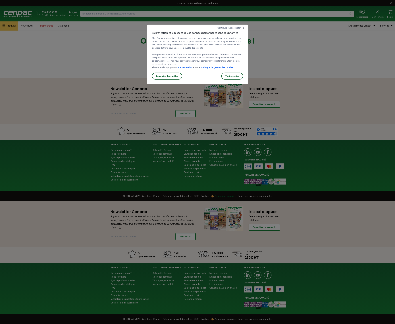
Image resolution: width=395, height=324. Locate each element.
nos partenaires (185, 67)
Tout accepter (232, 76)
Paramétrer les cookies (167, 76)
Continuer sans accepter (229, 27)
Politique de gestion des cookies (217, 67)
